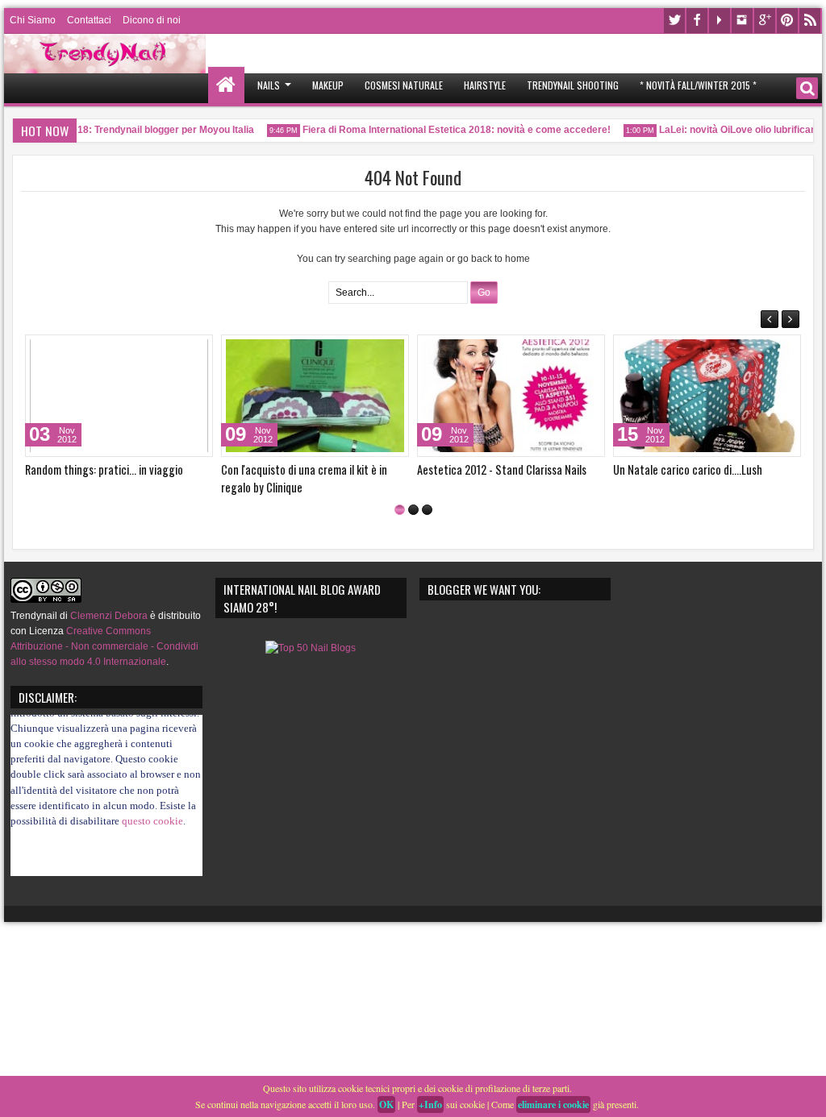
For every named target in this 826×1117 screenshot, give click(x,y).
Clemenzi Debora (108, 615)
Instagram (742, 20)
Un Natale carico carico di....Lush (687, 469)
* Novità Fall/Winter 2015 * (698, 85)
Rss (809, 20)
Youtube (719, 20)
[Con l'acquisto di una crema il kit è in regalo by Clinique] (315, 395)
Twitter (674, 20)
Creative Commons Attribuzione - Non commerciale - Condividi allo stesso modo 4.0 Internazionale (104, 646)
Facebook (696, 20)
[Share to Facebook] (160, 351)
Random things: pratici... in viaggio (104, 469)
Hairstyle (485, 85)
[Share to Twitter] (177, 351)
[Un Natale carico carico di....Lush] (707, 395)
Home (226, 85)
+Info (430, 1104)
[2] (413, 510)
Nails (268, 85)
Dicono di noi (152, 20)
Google (764, 20)
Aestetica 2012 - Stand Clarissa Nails (501, 469)
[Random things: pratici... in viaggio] (119, 395)
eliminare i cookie (553, 1104)
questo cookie (152, 807)
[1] (399, 510)
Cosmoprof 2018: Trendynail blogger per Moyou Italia (125, 129)
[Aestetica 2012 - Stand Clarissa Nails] (511, 395)
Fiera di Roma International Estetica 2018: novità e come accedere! (448, 129)
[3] (427, 510)
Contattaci (89, 20)
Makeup (328, 85)
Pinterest (787, 20)
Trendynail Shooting (573, 85)
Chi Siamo (33, 20)
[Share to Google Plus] (195, 351)
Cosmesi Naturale (404, 85)
